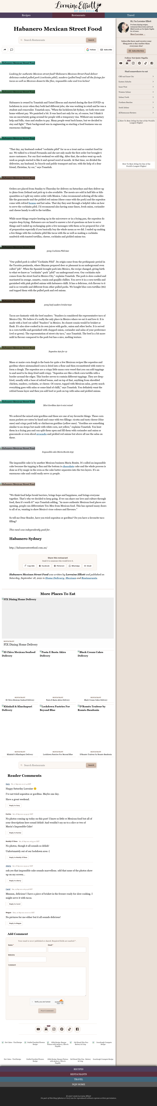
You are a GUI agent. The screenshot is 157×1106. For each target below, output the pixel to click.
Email (89, 566)
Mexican (71, 578)
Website (11, 955)
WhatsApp (76, 566)
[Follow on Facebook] (77, 1029)
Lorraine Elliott (84, 1096)
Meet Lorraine (137, 34)
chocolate (68, 466)
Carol (8, 889)
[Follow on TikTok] (69, 1029)
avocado (41, 434)
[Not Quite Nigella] (78, 6)
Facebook (45, 566)
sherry (8, 866)
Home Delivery (54, 578)
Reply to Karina (15, 833)
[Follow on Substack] (46, 1029)
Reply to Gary (14, 805)
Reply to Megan (15, 923)
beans (32, 203)
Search (91, 40)
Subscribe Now (138, 51)
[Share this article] (5, 49)
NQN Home (78, 1084)
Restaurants (78, 15)
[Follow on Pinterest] (61, 1029)
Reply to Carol (14, 904)
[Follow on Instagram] (53, 1029)
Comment (12, 965)
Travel (130, 15)
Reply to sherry (15, 881)
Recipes (26, 15)
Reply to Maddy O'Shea (18, 857)
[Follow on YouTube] (38, 1029)
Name (11, 945)
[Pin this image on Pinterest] (112, 64)
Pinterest (60, 566)
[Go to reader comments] (11, 49)
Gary (8, 784)
